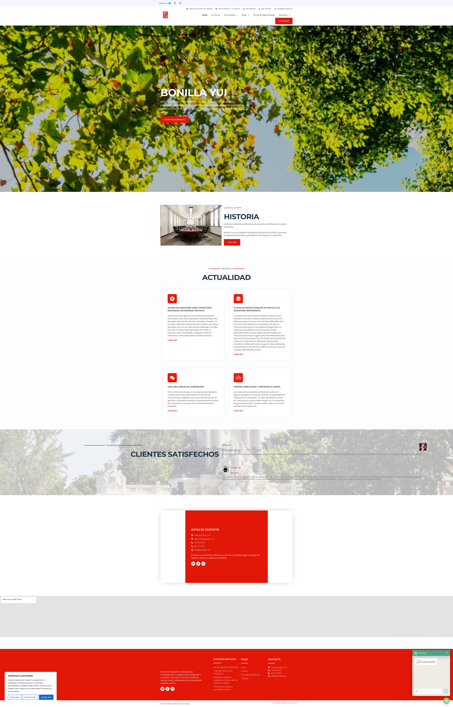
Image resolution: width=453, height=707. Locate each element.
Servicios (283, 15)
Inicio (204, 15)
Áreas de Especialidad (264, 15)
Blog (244, 15)
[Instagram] (180, 3)
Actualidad (229, 15)
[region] (31, 687)
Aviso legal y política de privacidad (284, 703)
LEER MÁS (172, 340)
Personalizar (15, 697)
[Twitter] (169, 3)
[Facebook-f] (175, 3)
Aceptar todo (46, 697)
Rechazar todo (30, 697)
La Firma (215, 15)
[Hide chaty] (446, 701)
